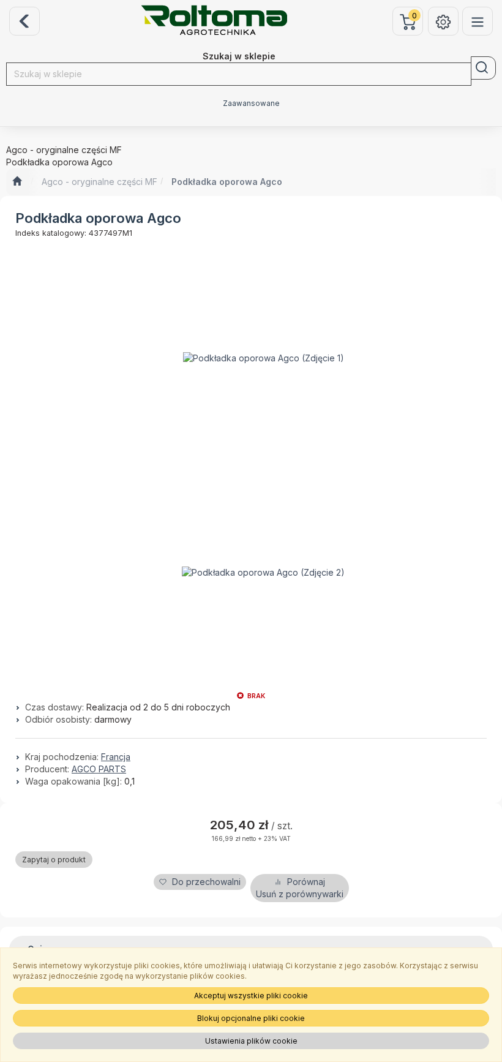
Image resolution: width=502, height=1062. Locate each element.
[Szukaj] (483, 68)
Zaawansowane (251, 103)
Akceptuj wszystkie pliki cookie (251, 995)
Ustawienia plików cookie (251, 1040)
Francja (115, 756)
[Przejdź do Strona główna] (17, 181)
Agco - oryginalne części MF (99, 181)
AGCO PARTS (99, 769)
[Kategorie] (477, 21)
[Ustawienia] (443, 21)
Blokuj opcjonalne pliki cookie (251, 1018)
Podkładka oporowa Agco (226, 181)
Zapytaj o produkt (54, 859)
